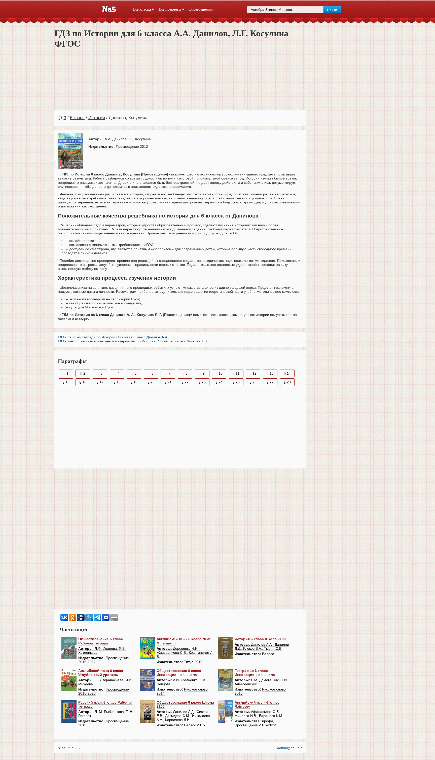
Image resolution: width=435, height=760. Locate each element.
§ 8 (185, 373)
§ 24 (219, 382)
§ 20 (151, 382)
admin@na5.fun (290, 748)
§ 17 (99, 382)
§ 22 (185, 382)
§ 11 (236, 373)
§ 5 (133, 373)
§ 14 (287, 373)
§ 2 (82, 373)
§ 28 (287, 382)
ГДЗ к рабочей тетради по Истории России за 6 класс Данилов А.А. (113, 337)
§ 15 (65, 382)
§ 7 (167, 373)
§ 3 (99, 373)
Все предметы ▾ (171, 9)
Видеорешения (201, 9)
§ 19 (133, 382)
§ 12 (253, 373)
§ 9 (202, 373)
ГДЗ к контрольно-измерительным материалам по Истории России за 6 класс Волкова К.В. (133, 341)
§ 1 (65, 373)
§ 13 (270, 373)
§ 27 (270, 382)
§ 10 (219, 373)
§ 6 (151, 373)
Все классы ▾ (143, 9)
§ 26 (253, 382)
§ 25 (236, 382)
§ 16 (82, 382)
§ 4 (117, 373)
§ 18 (117, 382)
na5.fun (67, 748)
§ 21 (167, 382)
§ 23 (202, 382)
